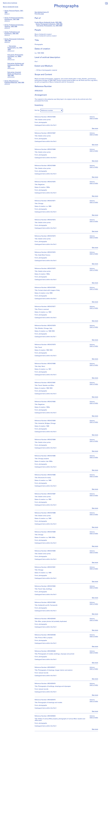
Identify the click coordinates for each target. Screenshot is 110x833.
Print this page (39, 14)
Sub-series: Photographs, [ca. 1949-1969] (14, 47)
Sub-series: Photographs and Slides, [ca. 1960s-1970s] (15, 56)
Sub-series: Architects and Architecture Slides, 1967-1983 (15, 65)
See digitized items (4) (42, 12)
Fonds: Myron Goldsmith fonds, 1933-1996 (48, 22)
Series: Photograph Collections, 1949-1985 (49, 24)
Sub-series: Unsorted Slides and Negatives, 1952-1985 (14, 74)
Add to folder (94, 118)
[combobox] (51, 110)
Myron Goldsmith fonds (10, 7)
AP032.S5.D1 (39, 90)
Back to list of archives (10, 3)
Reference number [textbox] (47, 110)
